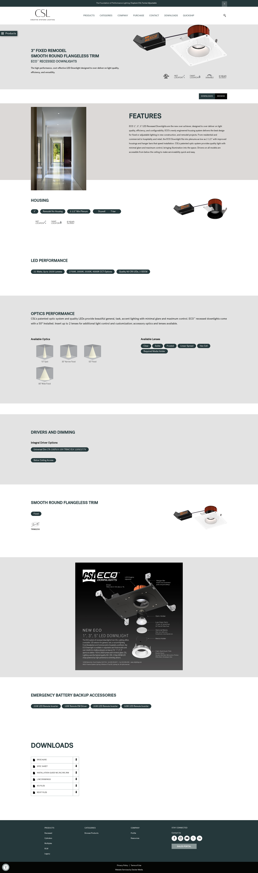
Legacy (47, 854)
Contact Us (176, 833)
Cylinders (48, 838)
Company (123, 16)
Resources (135, 838)
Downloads (171, 16)
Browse (221, 96)
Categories (106, 16)
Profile (133, 833)
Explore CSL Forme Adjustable (144, 3)
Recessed (48, 833)
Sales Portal (184, 847)
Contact (154, 16)
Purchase (138, 16)
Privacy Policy (122, 866)
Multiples (48, 843)
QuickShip (188, 16)
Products (89, 16)
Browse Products (91, 833)
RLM (46, 849)
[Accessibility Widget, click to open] (5, 867)
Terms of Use (136, 866)
